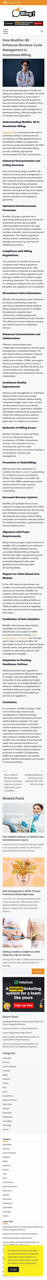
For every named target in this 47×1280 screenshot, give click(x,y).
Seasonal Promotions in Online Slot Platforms (20, 1028)
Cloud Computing (9, 1066)
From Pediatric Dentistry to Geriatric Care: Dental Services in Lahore (23, 838)
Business (6, 1062)
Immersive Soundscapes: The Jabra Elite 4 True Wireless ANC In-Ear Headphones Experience (20, 1045)
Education (6, 1079)
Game (5, 1091)
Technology (7, 1125)
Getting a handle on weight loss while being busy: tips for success (21, 953)
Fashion (6, 1083)
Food (4, 1087)
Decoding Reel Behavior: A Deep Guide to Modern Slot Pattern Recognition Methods (23, 1023)
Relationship (7, 1116)
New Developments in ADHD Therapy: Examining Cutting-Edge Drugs (22, 893)
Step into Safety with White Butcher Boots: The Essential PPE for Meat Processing (21, 1038)
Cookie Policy (31, 1263)
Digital (5, 1074)
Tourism (6, 1129)
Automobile (7, 1058)
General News (8, 1095)
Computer (6, 1070)
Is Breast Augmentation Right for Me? (17, 1032)
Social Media (7, 1121)
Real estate (7, 1112)
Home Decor (7, 1104)
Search (38, 971)
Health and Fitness (10, 1100)
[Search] (42, 31)
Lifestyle (6, 1108)
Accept (13, 1269)
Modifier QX (8, 132)
